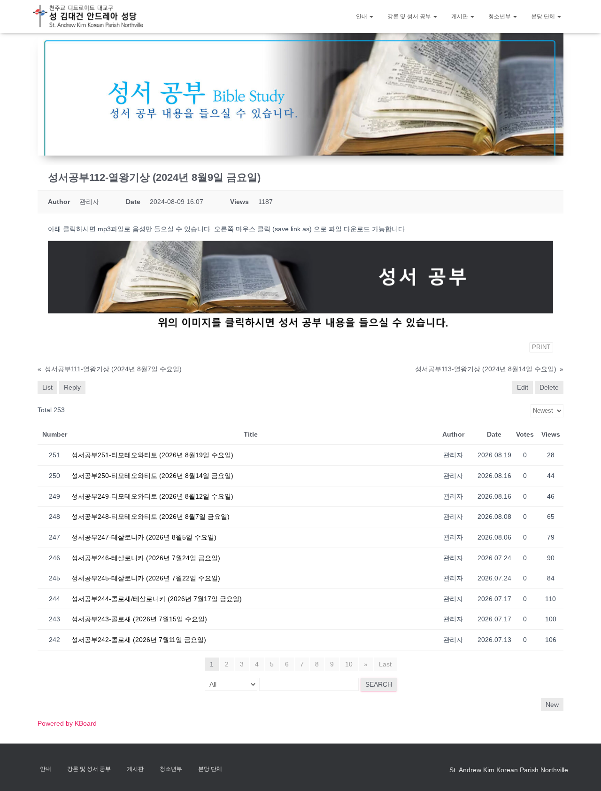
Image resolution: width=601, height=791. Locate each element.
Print (541, 347)
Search (378, 684)
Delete (549, 387)
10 (349, 664)
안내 (362, 16)
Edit (522, 387)
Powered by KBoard (67, 723)
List (47, 387)
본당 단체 (543, 16)
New (552, 704)
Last (385, 664)
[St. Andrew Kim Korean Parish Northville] (88, 16)
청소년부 (500, 16)
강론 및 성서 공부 (409, 16)
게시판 (460, 16)
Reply (72, 387)
